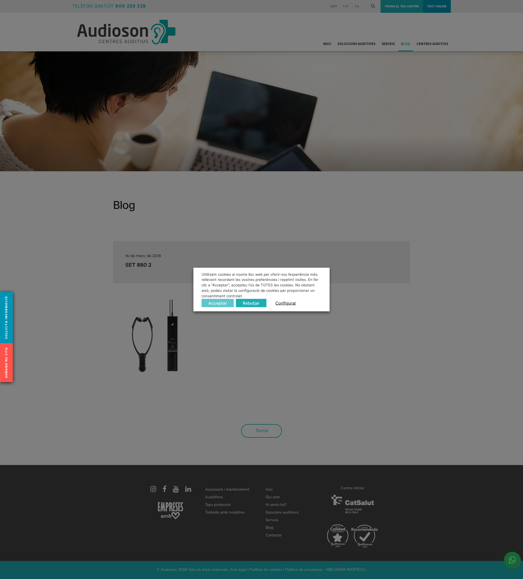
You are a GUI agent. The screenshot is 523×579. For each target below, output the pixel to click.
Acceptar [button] (217, 303)
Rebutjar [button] (251, 303)
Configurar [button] (285, 303)
